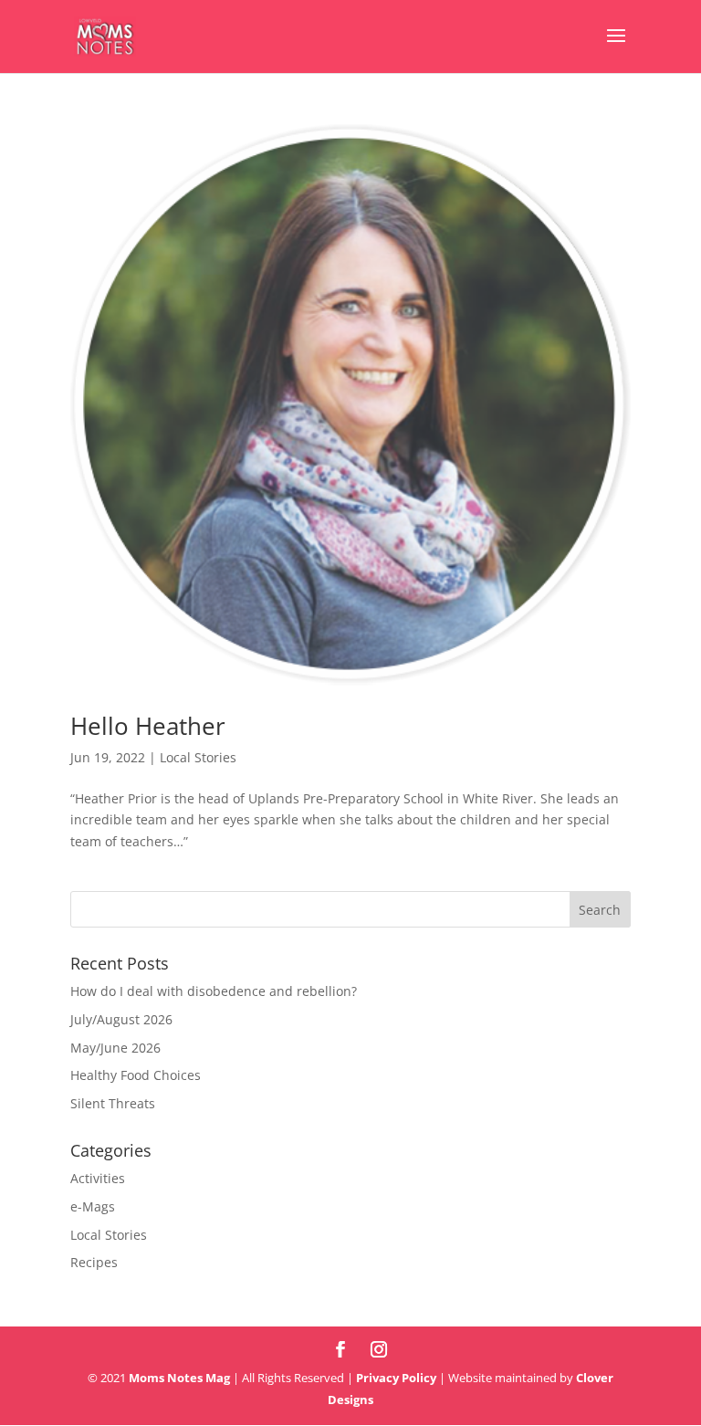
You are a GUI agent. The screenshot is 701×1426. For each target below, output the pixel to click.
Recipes (94, 1262)
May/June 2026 (115, 1047)
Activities (97, 1178)
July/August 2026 (121, 1019)
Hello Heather (147, 725)
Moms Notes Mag (179, 1377)
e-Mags (92, 1206)
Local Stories (198, 757)
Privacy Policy (396, 1377)
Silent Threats (112, 1103)
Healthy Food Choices (135, 1075)
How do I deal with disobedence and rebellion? (213, 991)
